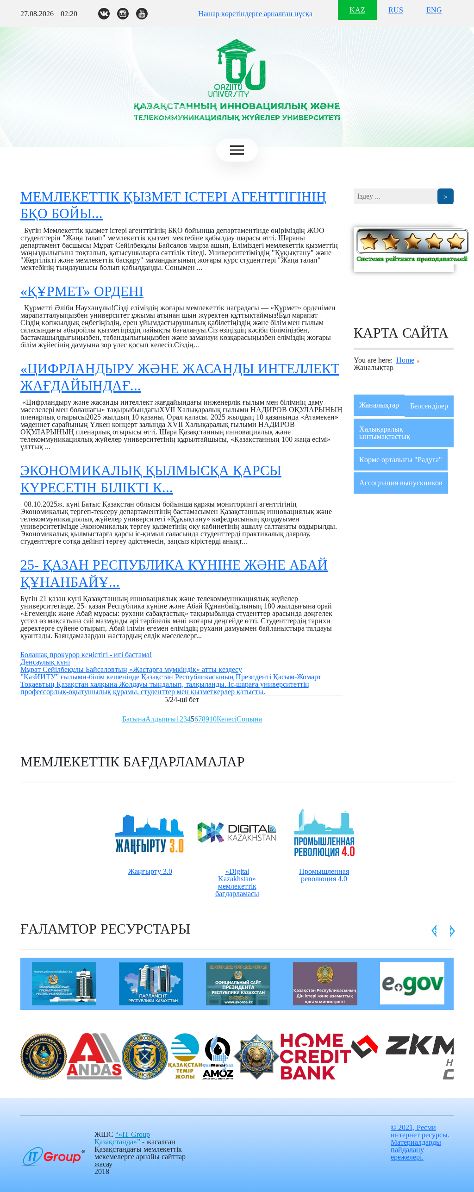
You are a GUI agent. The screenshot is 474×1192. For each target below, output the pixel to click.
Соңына (249, 719)
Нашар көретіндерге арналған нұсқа (255, 14)
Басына (133, 719)
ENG (434, 10)
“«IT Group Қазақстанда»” (122, 1138)
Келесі (227, 719)
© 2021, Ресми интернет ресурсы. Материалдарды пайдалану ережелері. (420, 1142)
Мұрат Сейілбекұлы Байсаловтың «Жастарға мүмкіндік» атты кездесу (131, 669)
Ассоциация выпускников (401, 483)
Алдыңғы (160, 719)
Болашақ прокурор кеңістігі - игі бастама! (86, 655)
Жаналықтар (379, 405)
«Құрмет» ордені (81, 291)
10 (213, 719)
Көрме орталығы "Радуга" (400, 460)
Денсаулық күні (45, 662)
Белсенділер (429, 406)
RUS (395, 10)
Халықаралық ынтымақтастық (384, 432)
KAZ (357, 10)
